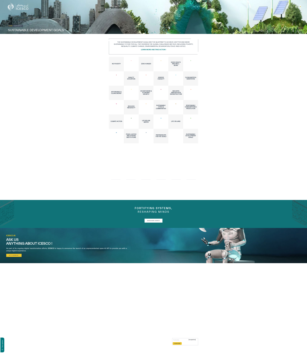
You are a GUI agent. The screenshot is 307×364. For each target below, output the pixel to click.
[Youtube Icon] (125, 341)
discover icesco (153, 220)
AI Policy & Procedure (301, 37)
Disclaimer (279, 37)
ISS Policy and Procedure (289, 37)
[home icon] (292, 6)
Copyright (273, 37)
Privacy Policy (265, 37)
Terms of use (258, 37)
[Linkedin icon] (117, 341)
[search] (286, 7)
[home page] (18, 6)
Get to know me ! (14, 255)
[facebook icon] (110, 341)
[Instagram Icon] (121, 341)
